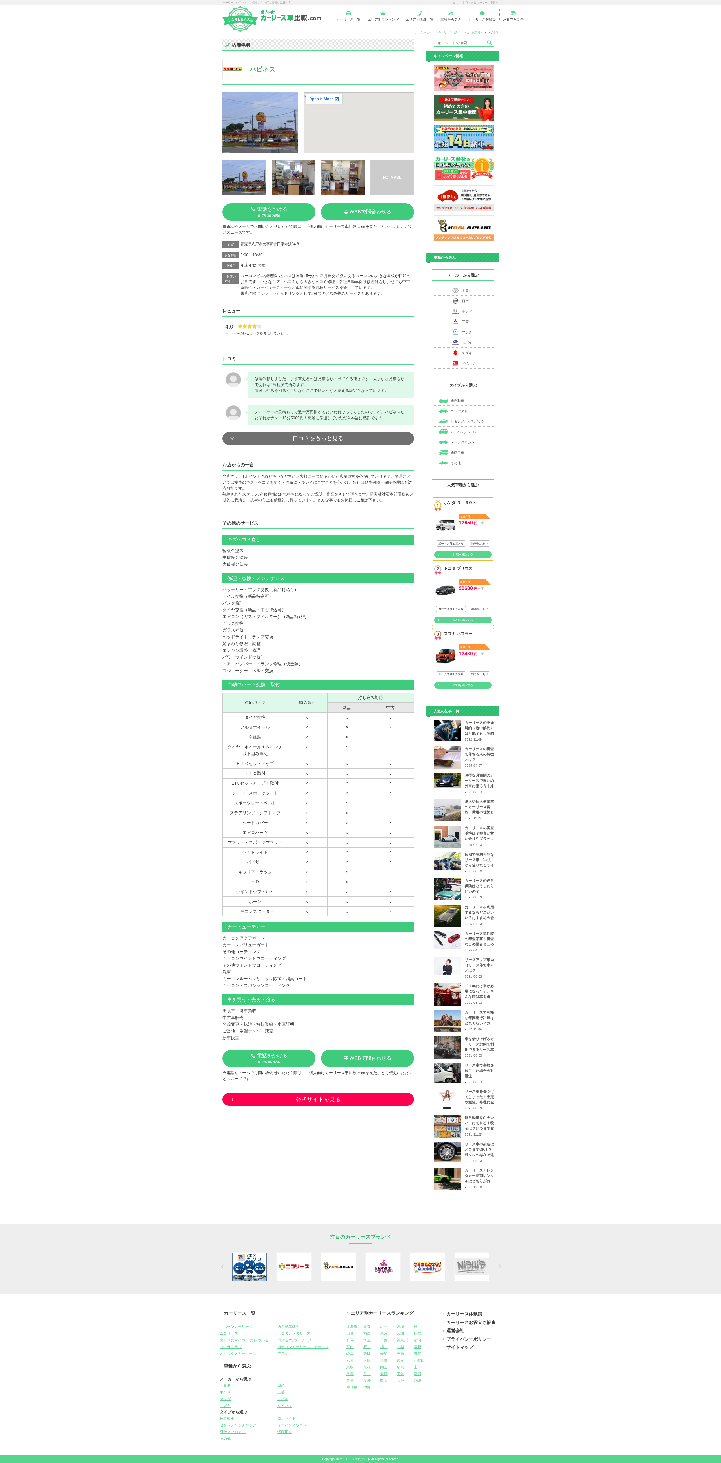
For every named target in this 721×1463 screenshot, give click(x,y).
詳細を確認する (463, 554)
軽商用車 (457, 453)
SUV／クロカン (462, 442)
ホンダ (467, 311)
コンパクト (459, 411)
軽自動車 (457, 401)
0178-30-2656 (272, 212)
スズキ (467, 353)
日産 (465, 301)
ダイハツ (468, 363)
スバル (467, 343)
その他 (455, 463)
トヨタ (467, 291)
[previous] (222, 1267)
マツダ (467, 332)
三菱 (465, 322)
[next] (499, 1267)
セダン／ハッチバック (467, 421)
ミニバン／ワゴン (464, 432)
